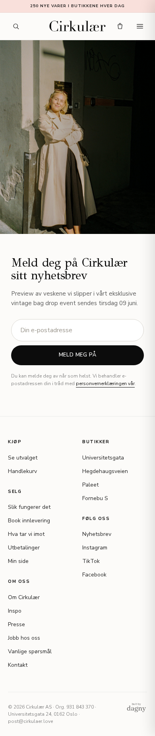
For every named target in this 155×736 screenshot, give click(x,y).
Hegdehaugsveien (105, 471)
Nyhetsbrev (96, 534)
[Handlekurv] (120, 26)
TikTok (91, 561)
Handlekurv (22, 471)
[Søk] (16, 26)
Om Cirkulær (24, 597)
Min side (18, 561)
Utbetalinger (24, 547)
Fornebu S (95, 498)
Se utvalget (22, 457)
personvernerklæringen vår (105, 383)
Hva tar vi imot (26, 534)
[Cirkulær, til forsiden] (77, 26)
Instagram (94, 547)
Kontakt (17, 665)
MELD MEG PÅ (78, 354)
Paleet (90, 485)
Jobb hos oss (24, 638)
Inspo (14, 611)
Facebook (94, 574)
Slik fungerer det (29, 507)
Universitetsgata (103, 457)
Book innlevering (29, 520)
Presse (16, 624)
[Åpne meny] (140, 26)
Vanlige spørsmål (30, 651)
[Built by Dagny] (136, 707)
